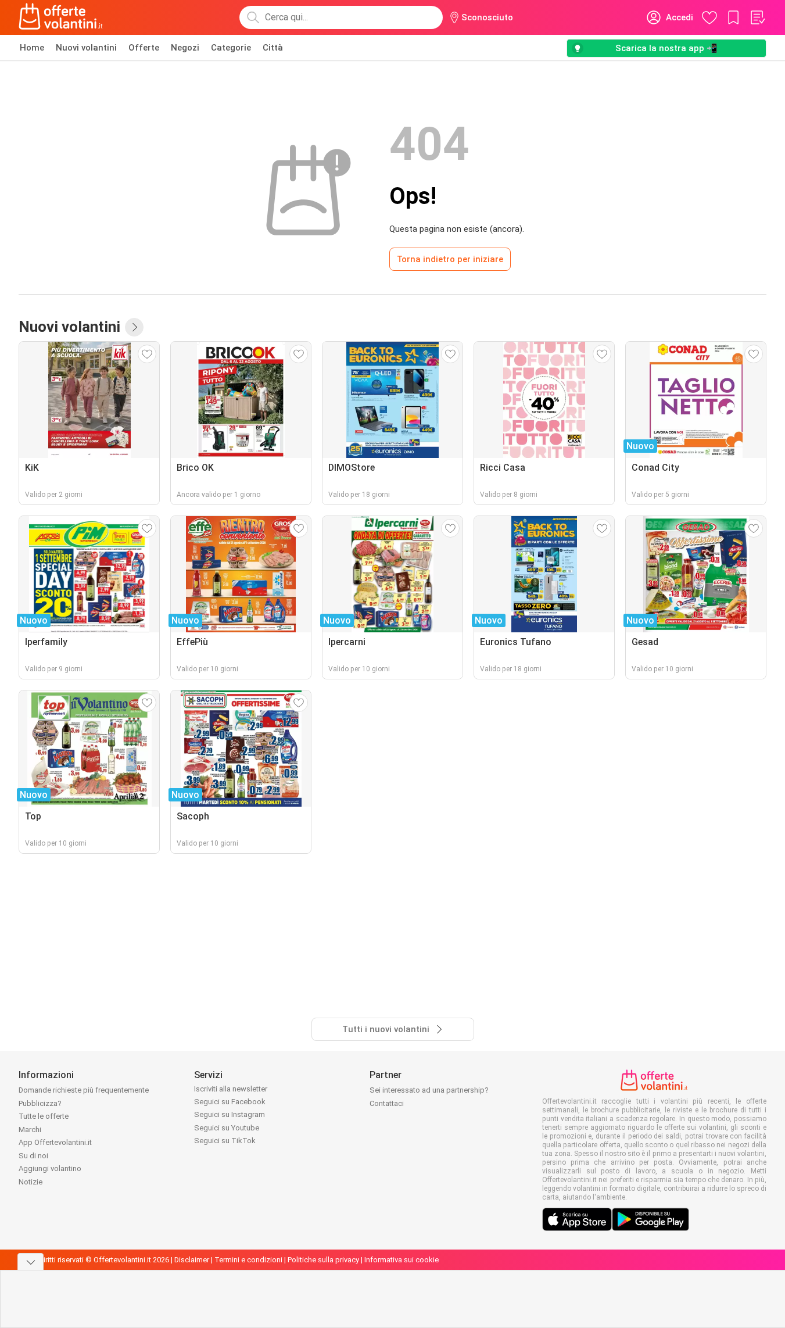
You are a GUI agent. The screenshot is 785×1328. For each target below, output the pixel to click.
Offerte (143, 47)
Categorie (231, 47)
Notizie (30, 1181)
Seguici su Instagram (229, 1114)
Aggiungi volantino (50, 1168)
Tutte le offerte (44, 1116)
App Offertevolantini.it (55, 1142)
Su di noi (33, 1155)
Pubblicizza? (40, 1103)
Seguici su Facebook (230, 1101)
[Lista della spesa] (757, 17)
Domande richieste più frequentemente (84, 1090)
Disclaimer (191, 1259)
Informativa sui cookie (401, 1259)
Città (273, 47)
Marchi (30, 1129)
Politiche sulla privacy (323, 1259)
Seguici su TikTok (225, 1140)
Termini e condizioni (248, 1259)
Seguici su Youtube (226, 1127)
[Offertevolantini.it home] (61, 17)
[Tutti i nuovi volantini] (134, 327)
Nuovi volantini (86, 47)
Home (32, 47)
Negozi (185, 47)
